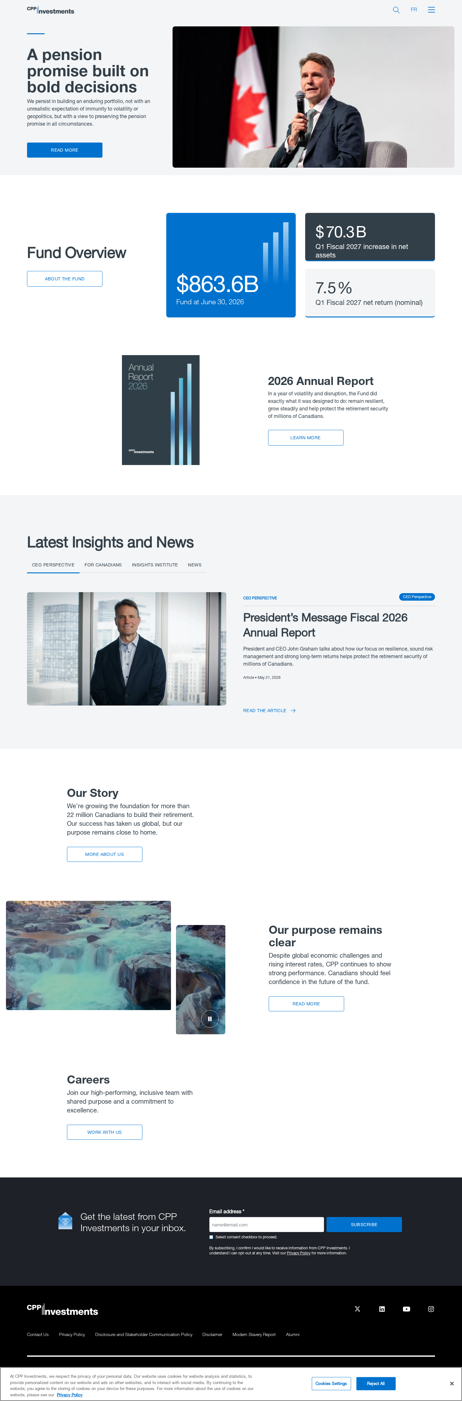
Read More (306, 1003)
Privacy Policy (299, 1253)
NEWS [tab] (194, 564)
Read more (65, 150)
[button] (431, 9)
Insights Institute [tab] (155, 564)
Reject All (376, 1383)
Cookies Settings (331, 1383)
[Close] (452, 1383)
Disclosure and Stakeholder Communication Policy (143, 1334)
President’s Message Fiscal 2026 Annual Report (325, 624)
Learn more (305, 437)
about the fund (65, 278)
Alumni (293, 1334)
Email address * (227, 1211)
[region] (231, 1384)
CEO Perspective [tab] (53, 564)
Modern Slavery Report (254, 1334)
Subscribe (364, 1224)
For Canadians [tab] (103, 564)
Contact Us (38, 1334)
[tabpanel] (231, 649)
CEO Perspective (260, 598)
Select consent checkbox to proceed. (246, 1237)
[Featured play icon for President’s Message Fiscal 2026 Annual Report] (126, 648)
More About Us (104, 854)
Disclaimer (212, 1334)
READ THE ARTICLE (265, 710)
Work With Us (104, 1132)
